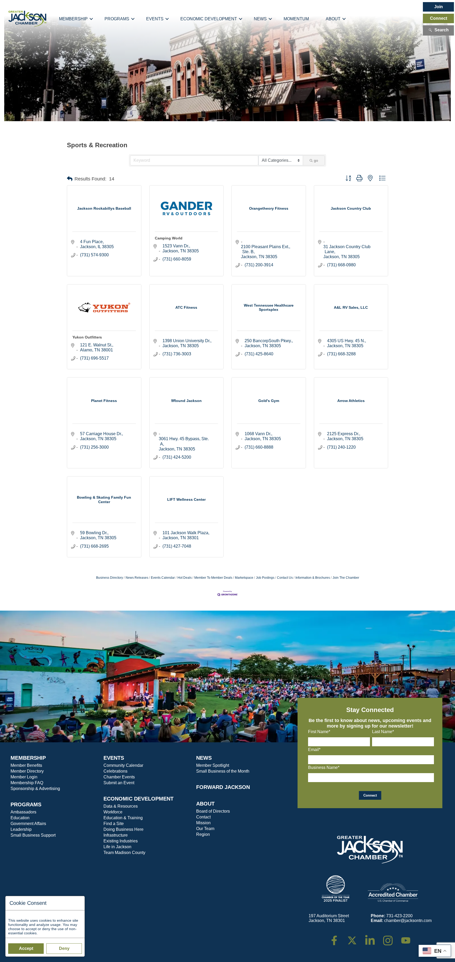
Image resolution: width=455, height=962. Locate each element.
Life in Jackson (117, 847)
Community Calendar (123, 765)
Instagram (391, 938)
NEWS (204, 758)
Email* (314, 749)
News (260, 19)
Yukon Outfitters (87, 337)
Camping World (168, 238)
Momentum (296, 19)
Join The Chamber (346, 578)
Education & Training (123, 818)
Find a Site (113, 823)
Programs (117, 19)
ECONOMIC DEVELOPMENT (138, 799)
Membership (73, 19)
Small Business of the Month (222, 771)
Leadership (21, 829)
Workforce (112, 812)
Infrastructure (115, 835)
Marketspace (244, 578)
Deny (64, 948)
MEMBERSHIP (28, 758)
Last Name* (383, 731)
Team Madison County (124, 852)
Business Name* (323, 767)
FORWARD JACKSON (223, 787)
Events (155, 19)
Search (441, 30)
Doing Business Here (123, 829)
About (333, 19)
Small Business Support (33, 835)
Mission (203, 823)
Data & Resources (120, 806)
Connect (438, 18)
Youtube (408, 938)
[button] (69, 179)
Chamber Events (119, 777)
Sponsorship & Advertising (35, 788)
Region (203, 834)
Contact (203, 817)
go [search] (316, 160)
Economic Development (208, 19)
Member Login (24, 777)
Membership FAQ (27, 783)
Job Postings (265, 578)
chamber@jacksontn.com (408, 920)
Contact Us (285, 578)
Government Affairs (28, 823)
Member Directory (27, 771)
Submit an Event (118, 783)
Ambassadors (23, 812)
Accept (26, 948)
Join (438, 6)
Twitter (353, 938)
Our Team (205, 828)
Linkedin (372, 938)
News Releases (137, 578)
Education (20, 818)
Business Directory (109, 578)
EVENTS (113, 758)
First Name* (319, 731)
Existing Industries (120, 841)
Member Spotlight (212, 765)
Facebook (337, 938)
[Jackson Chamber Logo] (27, 18)
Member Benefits (26, 765)
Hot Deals (184, 578)
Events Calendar (163, 578)
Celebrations (115, 771)
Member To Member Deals (213, 578)
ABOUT (205, 804)
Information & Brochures (312, 578)
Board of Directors (213, 811)
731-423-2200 (399, 916)
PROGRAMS (26, 804)
